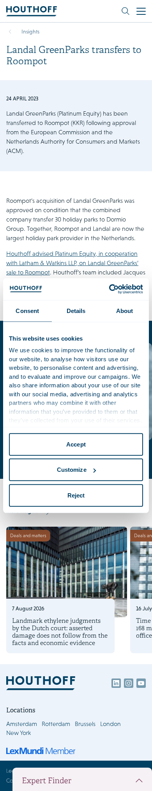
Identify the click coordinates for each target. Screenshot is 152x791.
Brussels (85, 724)
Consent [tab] (27, 310)
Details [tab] (76, 310)
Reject (76, 495)
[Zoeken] (125, 11)
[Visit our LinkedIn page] (116, 683)
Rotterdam (56, 724)
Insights (30, 31)
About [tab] (124, 310)
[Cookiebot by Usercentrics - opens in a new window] (109, 289)
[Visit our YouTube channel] (141, 683)
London (110, 724)
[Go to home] (31, 11)
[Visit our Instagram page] (128, 683)
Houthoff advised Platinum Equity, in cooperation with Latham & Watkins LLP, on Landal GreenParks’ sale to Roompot (72, 263)
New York (18, 733)
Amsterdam (21, 724)
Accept (76, 444)
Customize (72, 469)
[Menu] (141, 11)
